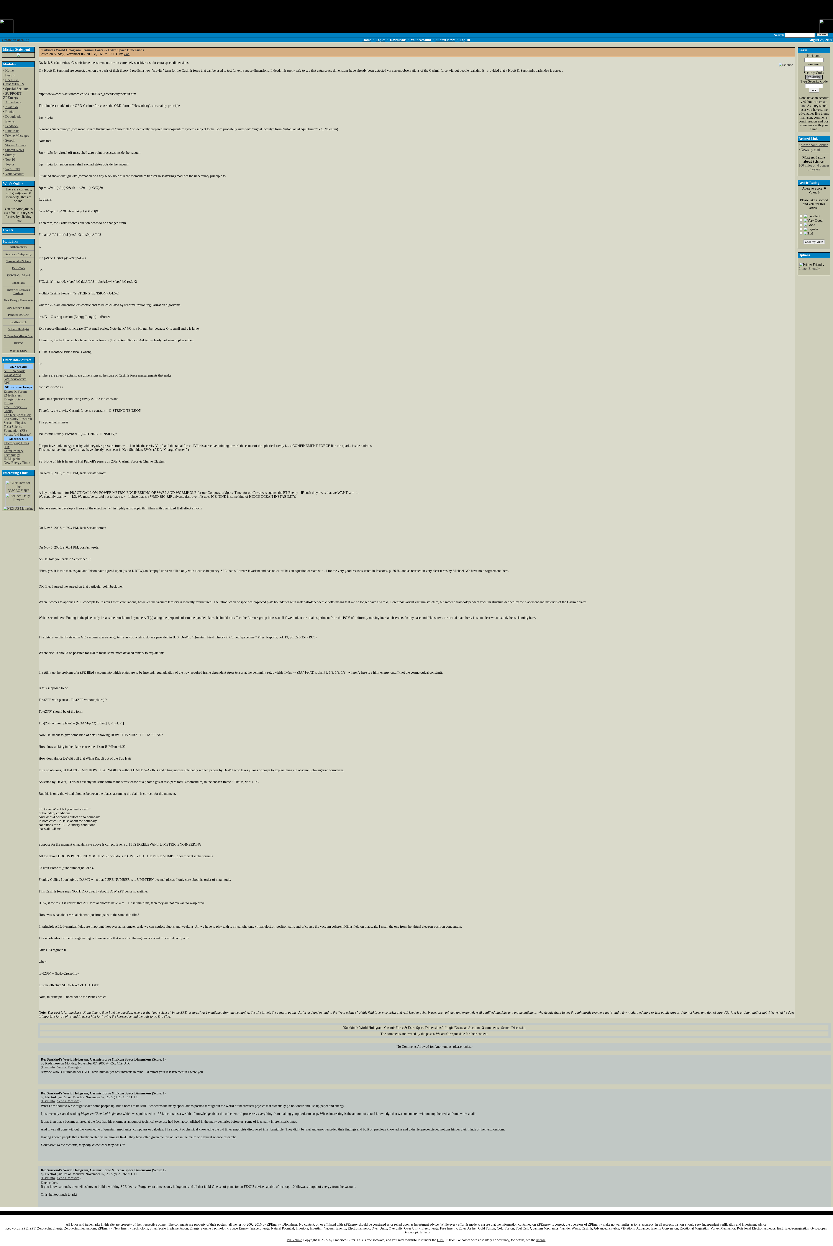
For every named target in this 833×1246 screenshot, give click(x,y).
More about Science (814, 145)
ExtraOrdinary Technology (13, 453)
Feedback (11, 126)
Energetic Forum (15, 391)
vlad (127, 54)
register (467, 1046)
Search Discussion (513, 1028)
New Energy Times (17, 462)
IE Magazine (12, 459)
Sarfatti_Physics (15, 423)
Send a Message (68, 1067)
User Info (48, 1067)
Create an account (15, 40)
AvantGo (11, 107)
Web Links (12, 169)
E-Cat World (12, 375)
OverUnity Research (18, 419)
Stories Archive (15, 145)
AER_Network (14, 371)
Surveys (10, 155)
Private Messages (17, 135)
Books (9, 112)
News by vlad (810, 150)
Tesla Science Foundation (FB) (15, 428)
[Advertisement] (416, 10)
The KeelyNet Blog (17, 415)
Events (10, 121)
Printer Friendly (809, 268)
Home (9, 70)
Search (10, 140)
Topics (9, 164)
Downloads (13, 116)
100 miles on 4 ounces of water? (814, 167)
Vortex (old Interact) (17, 434)
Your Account (14, 174)
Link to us (12, 131)
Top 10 (10, 159)
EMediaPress (13, 395)
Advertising (13, 102)
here (18, 220)
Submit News (14, 150)
